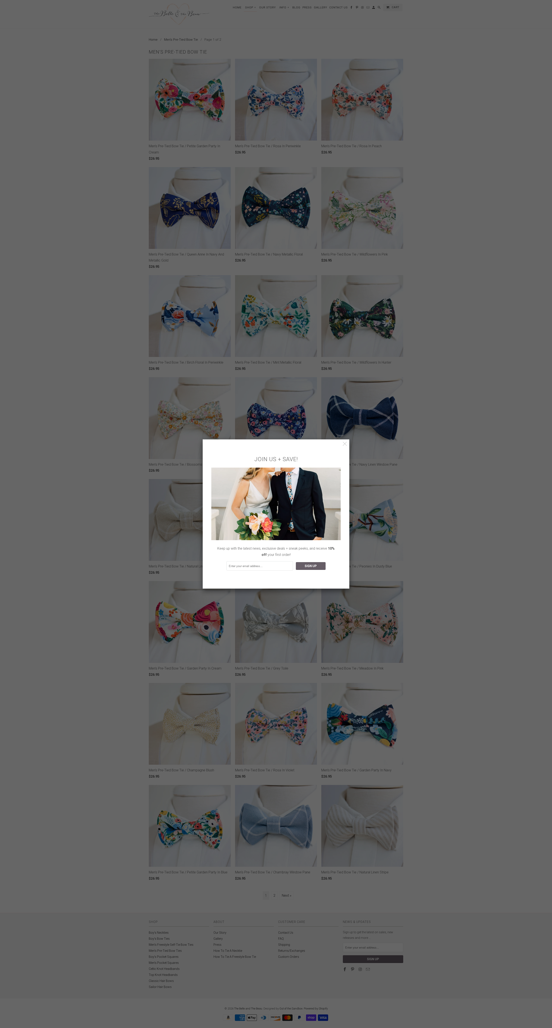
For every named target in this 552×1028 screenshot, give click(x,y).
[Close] (345, 444)
